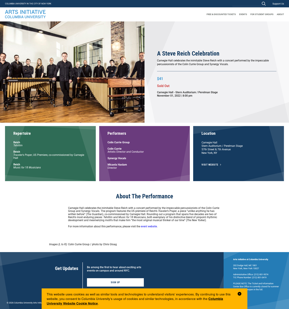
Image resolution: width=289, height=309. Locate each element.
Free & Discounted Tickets (221, 14)
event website (149, 226)
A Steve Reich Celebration (188, 53)
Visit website (210, 165)
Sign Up (115, 282)
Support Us (278, 3)
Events (243, 14)
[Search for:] (249, 3)
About (280, 14)
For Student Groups (261, 14)
